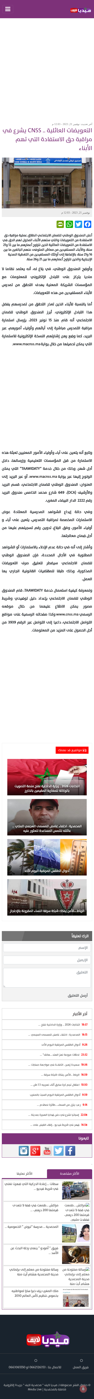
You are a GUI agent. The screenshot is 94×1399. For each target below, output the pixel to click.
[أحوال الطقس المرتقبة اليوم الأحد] (47, 857)
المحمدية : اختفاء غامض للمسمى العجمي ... (57, 1034)
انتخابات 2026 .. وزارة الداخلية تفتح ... (62, 1024)
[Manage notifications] (83, 1389)
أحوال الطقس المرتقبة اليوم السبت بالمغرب (58, 1095)
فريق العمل (81, 1367)
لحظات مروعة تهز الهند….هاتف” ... (63, 1054)
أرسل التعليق (78, 995)
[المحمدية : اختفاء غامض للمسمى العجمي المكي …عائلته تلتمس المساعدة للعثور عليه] (47, 816)
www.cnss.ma (67, 614)
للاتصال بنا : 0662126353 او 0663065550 (35, 1367)
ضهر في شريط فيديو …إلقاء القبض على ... (58, 1125)
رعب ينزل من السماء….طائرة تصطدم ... (62, 1105)
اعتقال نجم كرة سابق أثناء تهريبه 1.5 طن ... (59, 1084)
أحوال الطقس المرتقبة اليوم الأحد (64, 1044)
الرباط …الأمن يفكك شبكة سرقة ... (64, 1074)
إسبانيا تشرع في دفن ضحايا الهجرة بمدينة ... (57, 1115)
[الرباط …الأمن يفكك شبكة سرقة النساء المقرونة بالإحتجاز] (47, 897)
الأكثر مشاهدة (69, 1173)
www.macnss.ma (26, 344)
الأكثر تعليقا (24, 1173)
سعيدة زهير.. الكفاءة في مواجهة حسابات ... (57, 1064)
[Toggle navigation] (7, 9)
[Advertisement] (47, 69)
